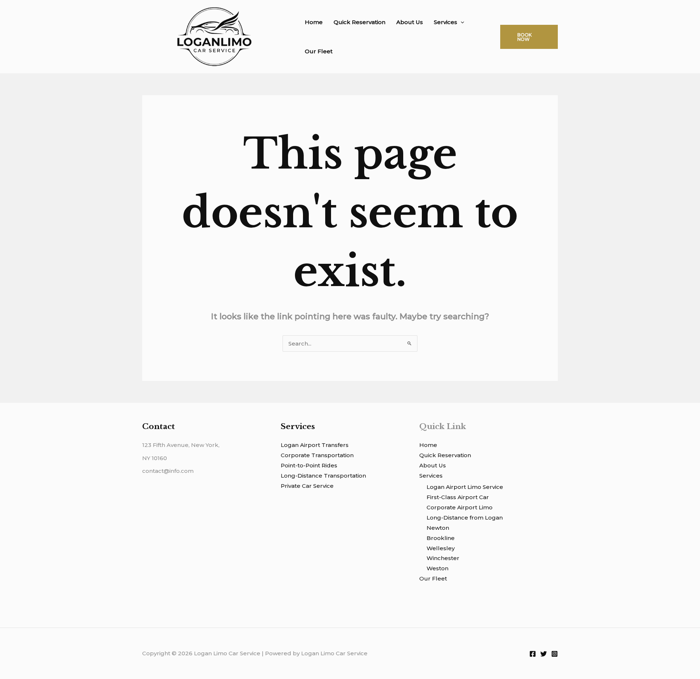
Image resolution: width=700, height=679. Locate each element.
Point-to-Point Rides (309, 465)
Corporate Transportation (317, 455)
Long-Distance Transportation (323, 475)
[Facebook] (532, 654)
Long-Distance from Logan (465, 517)
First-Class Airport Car (458, 497)
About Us (409, 22)
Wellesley (441, 548)
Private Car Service (307, 485)
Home (314, 22)
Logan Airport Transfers (315, 444)
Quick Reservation (359, 22)
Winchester (443, 558)
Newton (438, 527)
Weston (437, 568)
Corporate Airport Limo (460, 507)
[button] (460, 22)
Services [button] (445, 22)
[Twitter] (543, 654)
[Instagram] (554, 654)
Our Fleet (318, 51)
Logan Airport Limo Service (465, 486)
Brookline (441, 538)
